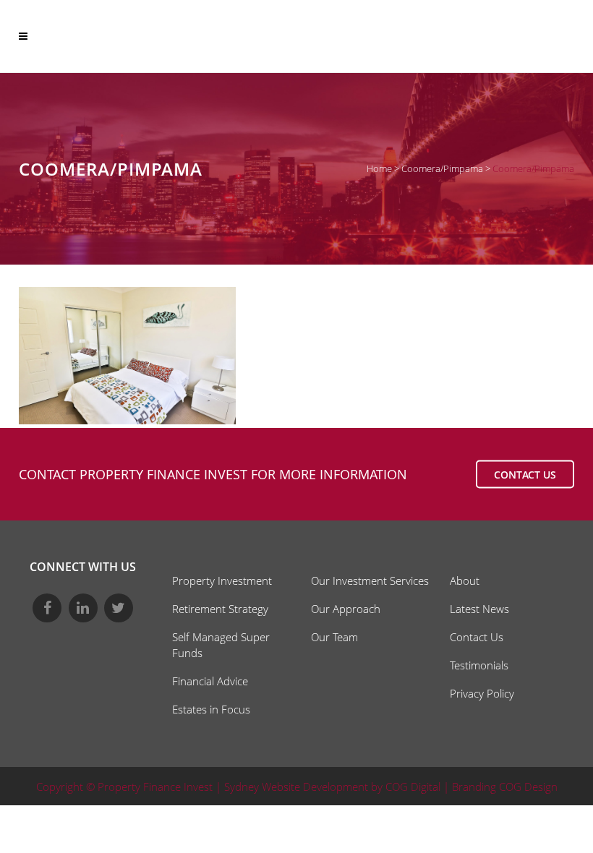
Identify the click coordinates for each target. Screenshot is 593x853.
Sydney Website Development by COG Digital (332, 786)
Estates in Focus (211, 709)
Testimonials (479, 665)
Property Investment (222, 580)
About (464, 580)
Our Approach (345, 608)
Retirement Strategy (220, 608)
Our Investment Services (370, 580)
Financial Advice (210, 681)
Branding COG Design (505, 786)
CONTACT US (525, 474)
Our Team (334, 637)
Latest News (479, 608)
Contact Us (476, 637)
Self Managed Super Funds (221, 645)
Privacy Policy (482, 693)
